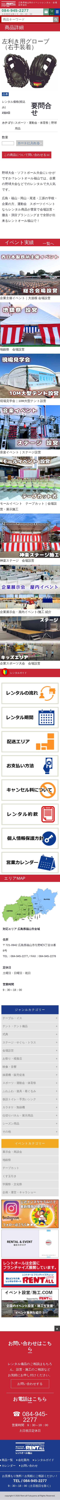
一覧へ (48, 244)
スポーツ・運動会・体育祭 (31, 122)
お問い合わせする (30, 1384)
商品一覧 (7, 1459)
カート (52, 14)
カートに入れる (29, 143)
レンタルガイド (44, 1459)
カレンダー (9, 1465)
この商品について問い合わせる (25, 154)
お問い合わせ (46, 11)
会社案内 (23, 1459)
